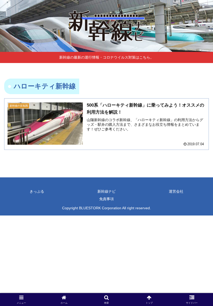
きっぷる (37, 191)
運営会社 (176, 191)
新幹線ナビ (106, 191)
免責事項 (106, 199)
